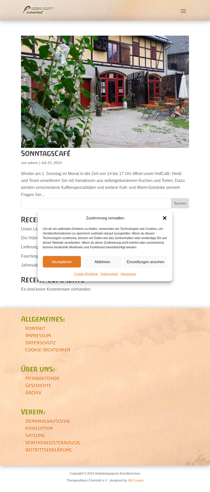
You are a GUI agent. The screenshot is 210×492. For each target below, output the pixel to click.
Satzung (35, 435)
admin (33, 163)
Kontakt (35, 328)
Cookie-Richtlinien (47, 350)
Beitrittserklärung (48, 450)
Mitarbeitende (42, 378)
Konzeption (39, 428)
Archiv (33, 392)
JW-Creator (136, 480)
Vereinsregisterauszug (52, 442)
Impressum (128, 274)
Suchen (180, 203)
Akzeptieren (62, 262)
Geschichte (38, 385)
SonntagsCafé (45, 153)
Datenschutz (109, 274)
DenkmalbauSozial (47, 421)
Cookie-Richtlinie (86, 274)
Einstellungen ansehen (145, 262)
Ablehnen (102, 262)
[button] (164, 217)
